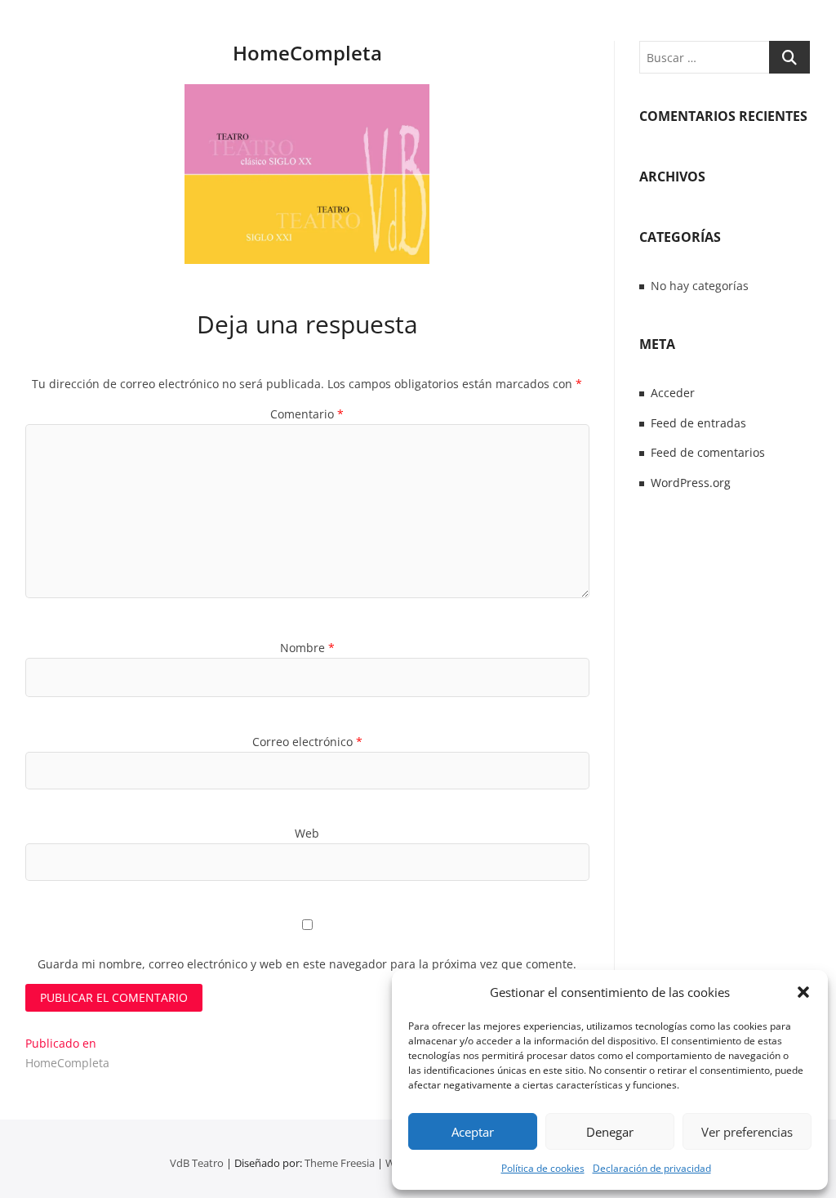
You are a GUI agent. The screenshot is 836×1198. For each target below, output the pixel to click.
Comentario (307, 414)
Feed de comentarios (708, 452)
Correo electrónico (307, 741)
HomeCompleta (307, 52)
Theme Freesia (340, 1163)
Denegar (610, 1132)
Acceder (673, 392)
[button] (803, 992)
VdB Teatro (197, 1163)
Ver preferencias (747, 1132)
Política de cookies (543, 1168)
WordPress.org (691, 482)
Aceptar (472, 1132)
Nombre (307, 647)
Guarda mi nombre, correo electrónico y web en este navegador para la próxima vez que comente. (307, 964)
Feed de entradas (698, 423)
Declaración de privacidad (652, 1168)
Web (307, 833)
